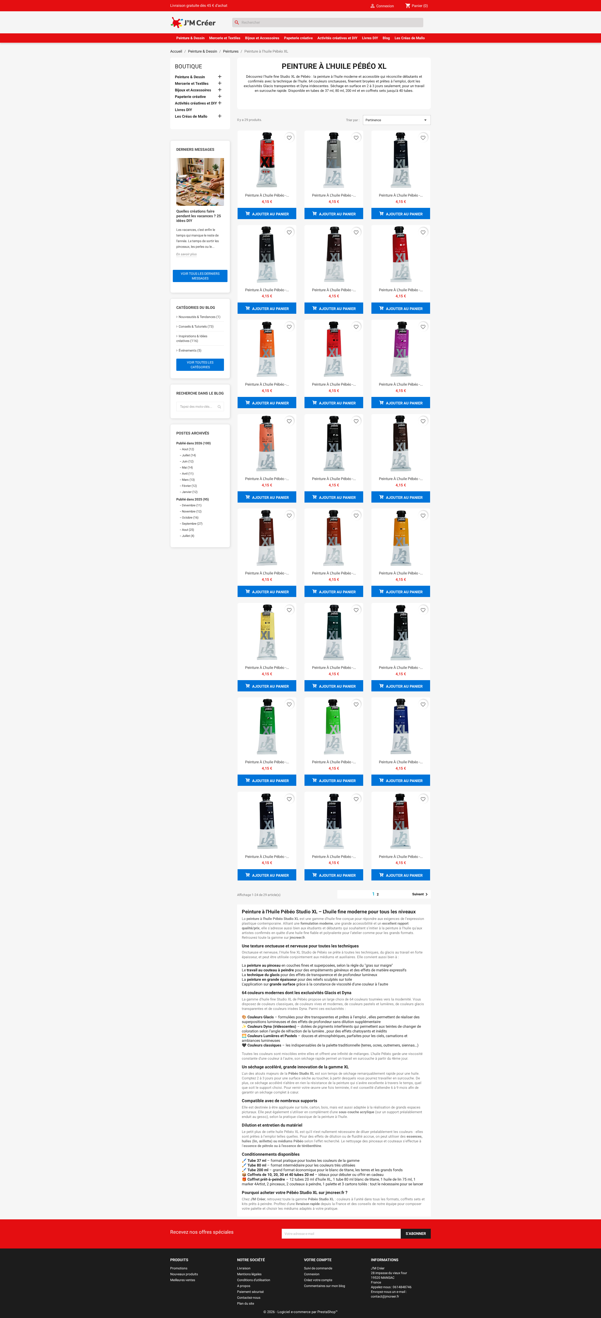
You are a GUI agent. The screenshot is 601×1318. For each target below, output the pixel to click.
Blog (386, 38)
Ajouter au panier (270, 214)
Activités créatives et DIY (337, 38)
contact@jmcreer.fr (385, 1296)
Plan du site (245, 1303)
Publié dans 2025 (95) (192, 499)
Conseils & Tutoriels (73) (196, 326)
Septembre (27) (192, 523)
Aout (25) (188, 529)
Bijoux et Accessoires (262, 38)
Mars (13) (188, 479)
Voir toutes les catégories (200, 365)
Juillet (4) (188, 536)
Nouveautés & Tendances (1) (199, 317)
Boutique (188, 66)
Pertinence (397, 120)
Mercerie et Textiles (224, 38)
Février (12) (189, 486)
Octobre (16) (190, 517)
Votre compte (317, 1260)
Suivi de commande (318, 1268)
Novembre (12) (192, 511)
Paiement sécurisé (250, 1292)
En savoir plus (186, 254)
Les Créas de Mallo (410, 38)
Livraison (243, 1268)
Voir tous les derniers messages (200, 276)
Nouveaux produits (184, 1274)
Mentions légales (249, 1274)
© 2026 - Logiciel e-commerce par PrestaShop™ (300, 1312)
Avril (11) (188, 473)
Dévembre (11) (192, 505)
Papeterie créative (298, 38)
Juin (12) (188, 461)
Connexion (312, 1274)
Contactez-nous (248, 1297)
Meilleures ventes (182, 1280)
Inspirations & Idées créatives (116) (191, 338)
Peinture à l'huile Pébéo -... (267, 195)
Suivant (420, 894)
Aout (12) (188, 449)
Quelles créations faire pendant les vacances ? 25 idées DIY (198, 216)
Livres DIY (370, 38)
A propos (243, 1286)
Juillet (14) (189, 455)
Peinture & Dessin (190, 38)
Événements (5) (190, 350)
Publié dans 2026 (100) (193, 443)
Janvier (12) (190, 492)
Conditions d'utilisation (253, 1280)
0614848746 (402, 1287)
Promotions (178, 1268)
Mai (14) (187, 467)
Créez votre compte (318, 1280)
